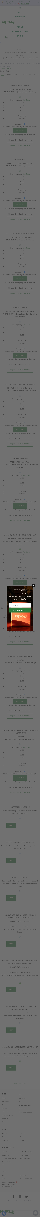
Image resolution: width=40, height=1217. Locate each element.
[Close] (33, 585)
